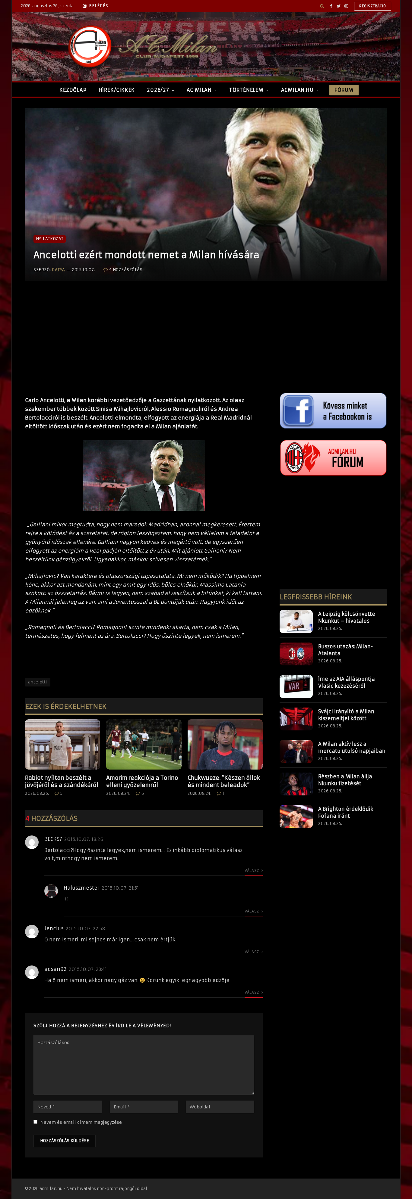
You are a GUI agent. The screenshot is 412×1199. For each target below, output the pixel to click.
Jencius (54, 928)
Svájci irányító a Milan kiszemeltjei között (346, 714)
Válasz (252, 870)
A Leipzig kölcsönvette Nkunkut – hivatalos (346, 617)
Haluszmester (82, 888)
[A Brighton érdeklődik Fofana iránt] (296, 816)
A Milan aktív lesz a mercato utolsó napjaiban (351, 747)
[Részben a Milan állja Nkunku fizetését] (296, 784)
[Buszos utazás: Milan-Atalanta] (296, 654)
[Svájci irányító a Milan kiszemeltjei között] (296, 719)
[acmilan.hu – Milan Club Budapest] (141, 46)
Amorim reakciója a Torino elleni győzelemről (142, 781)
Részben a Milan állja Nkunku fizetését (345, 779)
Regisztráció (372, 6)
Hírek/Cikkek (117, 90)
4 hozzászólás (125, 269)
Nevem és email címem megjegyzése (81, 1122)
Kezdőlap (72, 90)
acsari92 (55, 969)
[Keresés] (322, 6)
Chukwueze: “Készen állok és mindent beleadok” (224, 781)
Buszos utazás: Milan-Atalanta (345, 649)
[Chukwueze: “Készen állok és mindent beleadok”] (225, 744)
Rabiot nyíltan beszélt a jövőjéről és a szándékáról (61, 781)
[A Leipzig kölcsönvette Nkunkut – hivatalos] (296, 621)
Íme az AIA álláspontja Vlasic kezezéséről (346, 682)
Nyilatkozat (49, 238)
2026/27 (158, 90)
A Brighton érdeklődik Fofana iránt (345, 812)
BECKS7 (53, 839)
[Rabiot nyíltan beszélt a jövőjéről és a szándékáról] (62, 744)
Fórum (343, 90)
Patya (58, 269)
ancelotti (37, 682)
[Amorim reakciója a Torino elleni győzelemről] (143, 744)
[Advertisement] (144, 345)
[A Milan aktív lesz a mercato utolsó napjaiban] (296, 751)
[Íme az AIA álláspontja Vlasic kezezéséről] (296, 686)
